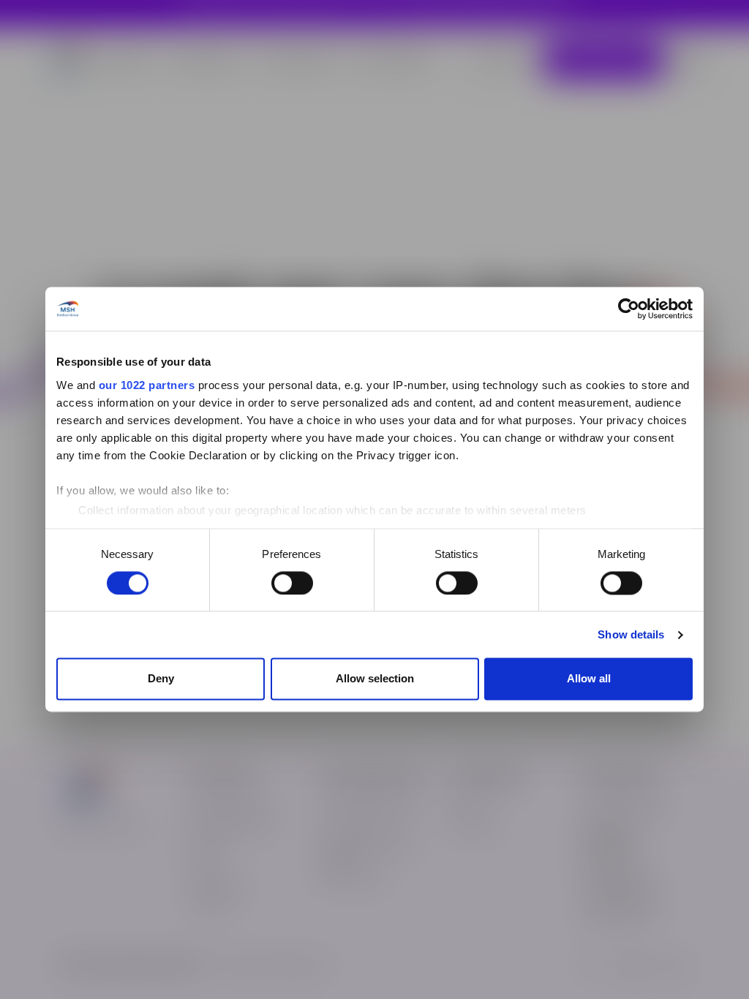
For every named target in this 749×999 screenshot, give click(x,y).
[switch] (292, 583)
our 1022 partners (147, 385)
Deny (161, 679)
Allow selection (375, 679)
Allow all (589, 679)
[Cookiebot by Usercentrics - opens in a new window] (629, 309)
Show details (631, 634)
